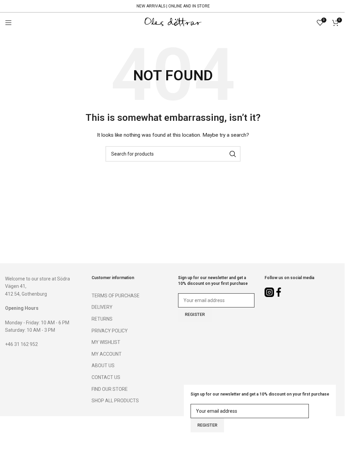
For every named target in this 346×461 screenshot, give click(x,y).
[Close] (337, 435)
